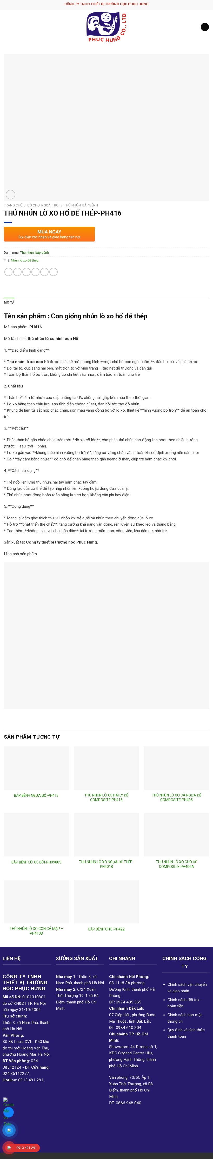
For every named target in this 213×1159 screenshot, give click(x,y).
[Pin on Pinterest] (44, 272)
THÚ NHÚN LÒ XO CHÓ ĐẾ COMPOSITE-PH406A (176, 864)
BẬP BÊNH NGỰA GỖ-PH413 (36, 795)
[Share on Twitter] (26, 272)
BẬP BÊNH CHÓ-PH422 (106, 929)
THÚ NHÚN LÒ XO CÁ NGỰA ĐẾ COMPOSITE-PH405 (176, 797)
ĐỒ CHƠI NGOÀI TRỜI (43, 205)
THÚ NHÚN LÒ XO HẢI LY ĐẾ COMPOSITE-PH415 (106, 797)
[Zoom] (10, 194)
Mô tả (9, 302)
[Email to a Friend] (35, 272)
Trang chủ (13, 205)
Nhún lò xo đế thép (24, 260)
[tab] (9, 303)
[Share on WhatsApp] (8, 272)
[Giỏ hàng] (205, 27)
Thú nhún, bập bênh (81, 205)
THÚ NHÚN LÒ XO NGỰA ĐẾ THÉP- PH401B (106, 864)
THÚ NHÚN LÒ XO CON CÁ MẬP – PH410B (36, 931)
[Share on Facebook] (17, 272)
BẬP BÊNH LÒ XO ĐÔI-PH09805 (36, 862)
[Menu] (7, 27)
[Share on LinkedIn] (53, 272)
